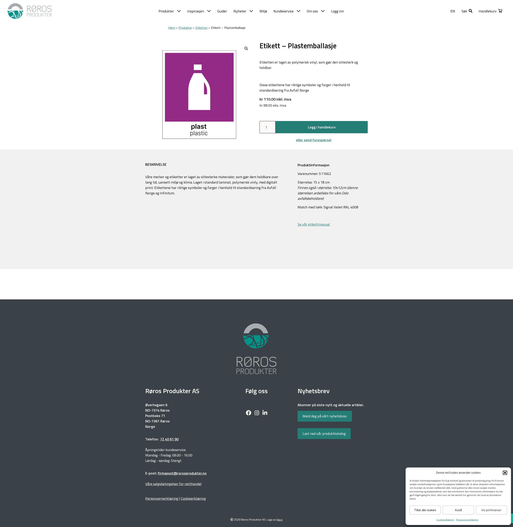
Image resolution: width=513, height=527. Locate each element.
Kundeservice (284, 11)
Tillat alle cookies (425, 510)
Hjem (171, 27)
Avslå (458, 510)
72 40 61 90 (169, 439)
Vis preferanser (491, 510)
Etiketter (201, 27)
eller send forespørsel (313, 140)
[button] (505, 473)
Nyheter (239, 11)
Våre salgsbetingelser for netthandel (173, 484)
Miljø (263, 11)
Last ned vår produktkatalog (324, 433)
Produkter (166, 11)
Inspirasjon (195, 11)
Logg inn (337, 11)
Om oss (312, 11)
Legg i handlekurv (322, 127)
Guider (222, 11)
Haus (279, 520)
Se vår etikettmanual (314, 224)
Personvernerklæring (467, 520)
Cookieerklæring (445, 520)
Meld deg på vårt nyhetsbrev (325, 416)
